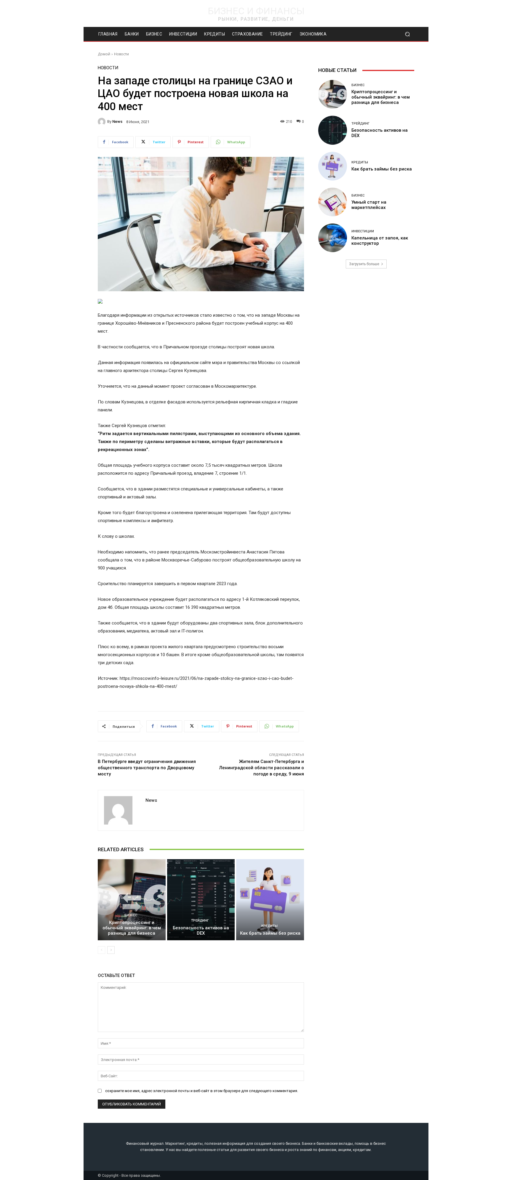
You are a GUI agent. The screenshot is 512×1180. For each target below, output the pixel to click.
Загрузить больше (364, 264)
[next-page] (111, 950)
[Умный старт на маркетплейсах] (332, 202)
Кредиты (269, 926)
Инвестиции (362, 231)
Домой (104, 54)
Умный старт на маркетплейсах (368, 204)
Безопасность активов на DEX (201, 930)
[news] (102, 121)
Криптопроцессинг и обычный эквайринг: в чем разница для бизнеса (132, 928)
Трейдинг (200, 920)
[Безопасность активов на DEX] (201, 899)
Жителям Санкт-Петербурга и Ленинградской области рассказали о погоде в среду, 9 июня (261, 768)
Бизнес (130, 915)
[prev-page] (101, 950)
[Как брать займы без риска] (270, 899)
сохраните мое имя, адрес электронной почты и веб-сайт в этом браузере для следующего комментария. (201, 1091)
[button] (407, 34)
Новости (121, 54)
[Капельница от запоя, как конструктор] (332, 237)
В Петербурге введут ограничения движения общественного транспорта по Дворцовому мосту (147, 768)
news (117, 121)
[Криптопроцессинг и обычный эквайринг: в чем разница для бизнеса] (132, 899)
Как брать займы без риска (270, 933)
